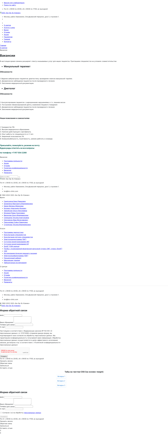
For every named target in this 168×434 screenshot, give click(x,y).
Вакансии (7, 170)
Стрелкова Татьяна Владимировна (17, 225)
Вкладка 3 (61, 385)
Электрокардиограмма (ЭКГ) (15, 239)
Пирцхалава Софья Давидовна (16, 222)
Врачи (6, 30)
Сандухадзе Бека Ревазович (15, 201)
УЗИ (5, 251)
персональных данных (32, 413)
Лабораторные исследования (15, 263)
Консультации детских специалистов (18, 237)
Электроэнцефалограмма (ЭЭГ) (16, 256)
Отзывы (7, 32)
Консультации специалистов (15, 235)
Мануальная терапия (12, 260)
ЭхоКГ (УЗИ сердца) (11, 246)
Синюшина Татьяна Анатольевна (16, 218)
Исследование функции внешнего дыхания (20, 253)
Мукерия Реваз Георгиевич (14, 213)
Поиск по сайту (10, 5)
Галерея (7, 39)
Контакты (7, 41)
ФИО (2, 315)
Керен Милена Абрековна (13, 206)
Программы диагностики (13, 232)
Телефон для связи (7, 325)
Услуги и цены (9, 28)
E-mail (2, 327)
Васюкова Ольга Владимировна (16, 215)
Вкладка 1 (61, 376)
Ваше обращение (6, 322)
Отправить (4, 356)
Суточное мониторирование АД (16, 244)
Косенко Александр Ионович (15, 208)
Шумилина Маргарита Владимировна (18, 204)
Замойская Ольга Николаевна (15, 211)
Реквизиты (8, 173)
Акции (6, 35)
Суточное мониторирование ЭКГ (16, 242)
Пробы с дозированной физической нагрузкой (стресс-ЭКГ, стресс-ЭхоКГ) (33, 249)
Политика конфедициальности (16, 168)
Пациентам (8, 37)
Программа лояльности (13, 161)
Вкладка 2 (61, 381)
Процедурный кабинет (12, 258)
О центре (7, 25)
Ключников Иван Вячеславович (16, 220)
